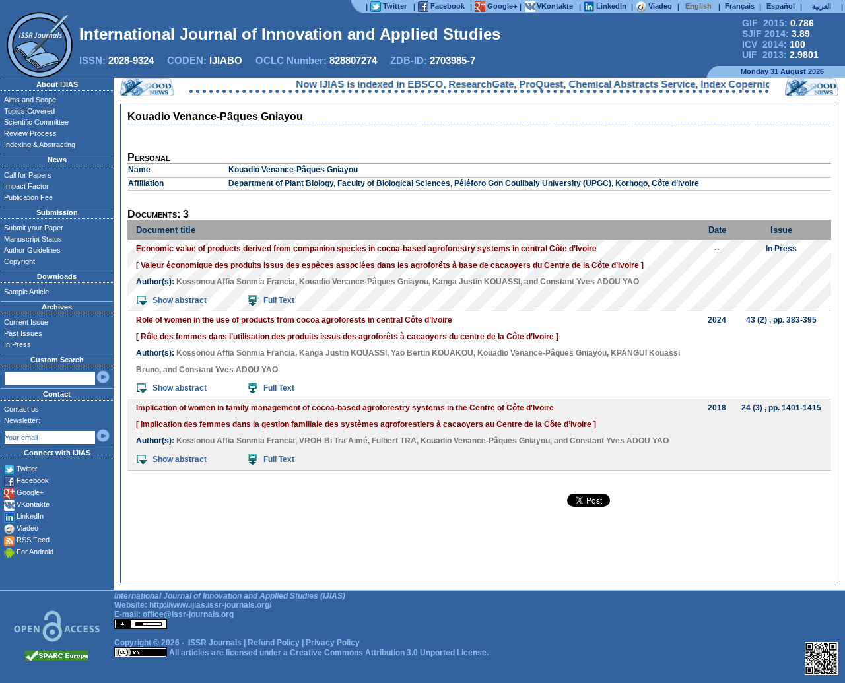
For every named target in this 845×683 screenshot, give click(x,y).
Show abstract (179, 300)
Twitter (27, 468)
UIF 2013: (780, 54)
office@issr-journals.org (188, 614)
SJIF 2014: (776, 33)
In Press (17, 344)
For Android (35, 552)
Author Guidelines (32, 250)
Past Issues (23, 333)
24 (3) (751, 407)
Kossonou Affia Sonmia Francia (235, 281)
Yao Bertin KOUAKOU (432, 353)
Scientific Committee (36, 122)
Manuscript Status (33, 239)
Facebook (33, 480)
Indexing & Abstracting (39, 144)
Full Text (278, 300)
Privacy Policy (333, 642)
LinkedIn (30, 516)
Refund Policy (274, 642)
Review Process (30, 133)
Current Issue (26, 322)
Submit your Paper (33, 228)
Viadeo (27, 528)
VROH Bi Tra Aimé (333, 440)
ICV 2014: (773, 44)
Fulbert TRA (394, 440)
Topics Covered (29, 111)
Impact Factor (26, 186)
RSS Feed (33, 540)
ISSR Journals (215, 642)
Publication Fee (28, 197)
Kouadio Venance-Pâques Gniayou (363, 281)
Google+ (30, 492)
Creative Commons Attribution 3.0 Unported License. (389, 652)
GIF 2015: (778, 23)
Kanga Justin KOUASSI (476, 281)
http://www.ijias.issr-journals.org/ (210, 605)
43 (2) (756, 320)
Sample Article (26, 292)
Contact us (21, 409)
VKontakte (33, 504)
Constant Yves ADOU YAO (589, 281)
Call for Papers (27, 175)
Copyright (19, 261)
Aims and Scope (30, 100)
